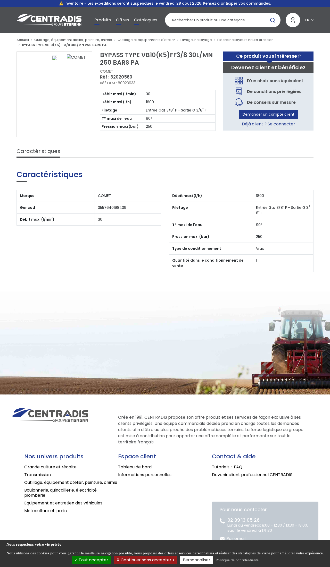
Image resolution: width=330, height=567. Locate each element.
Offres (122, 20)
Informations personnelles (144, 475)
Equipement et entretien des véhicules (63, 503)
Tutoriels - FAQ (227, 467)
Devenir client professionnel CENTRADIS (252, 475)
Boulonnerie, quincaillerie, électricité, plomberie (60, 492)
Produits (102, 20)
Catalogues (145, 20)
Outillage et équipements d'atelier (146, 39)
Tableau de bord (135, 467)
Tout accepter (93, 560)
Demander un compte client (268, 114)
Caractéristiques (38, 151)
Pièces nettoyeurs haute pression (245, 39)
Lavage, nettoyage (196, 39)
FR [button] (307, 20)
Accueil (22, 39)
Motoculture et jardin (45, 511)
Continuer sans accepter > (147, 560)
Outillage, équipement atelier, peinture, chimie (73, 39)
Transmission (37, 475)
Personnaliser (196, 560)
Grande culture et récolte (50, 467)
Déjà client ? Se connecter (268, 124)
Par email (235, 539)
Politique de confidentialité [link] (237, 560)
